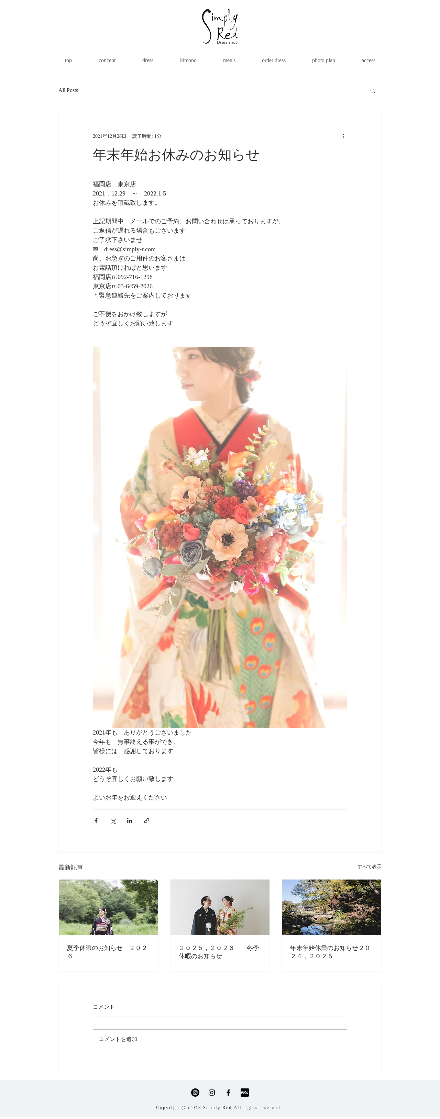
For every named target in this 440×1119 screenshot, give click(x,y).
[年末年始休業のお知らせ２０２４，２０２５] (331, 907)
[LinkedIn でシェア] (129, 820)
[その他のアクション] (343, 136)
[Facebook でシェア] (96, 820)
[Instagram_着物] (195, 1092)
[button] (373, 90)
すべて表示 (370, 866)
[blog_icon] (245, 1092)
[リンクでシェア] (146, 820)
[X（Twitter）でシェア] (113, 820)
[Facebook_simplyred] (228, 1092)
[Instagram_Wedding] (212, 1092)
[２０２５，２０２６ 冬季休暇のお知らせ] (220, 907)
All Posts (68, 90)
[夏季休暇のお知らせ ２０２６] (108, 907)
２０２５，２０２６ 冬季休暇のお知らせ (219, 952)
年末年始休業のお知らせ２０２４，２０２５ (330, 952)
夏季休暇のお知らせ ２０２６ (107, 952)
